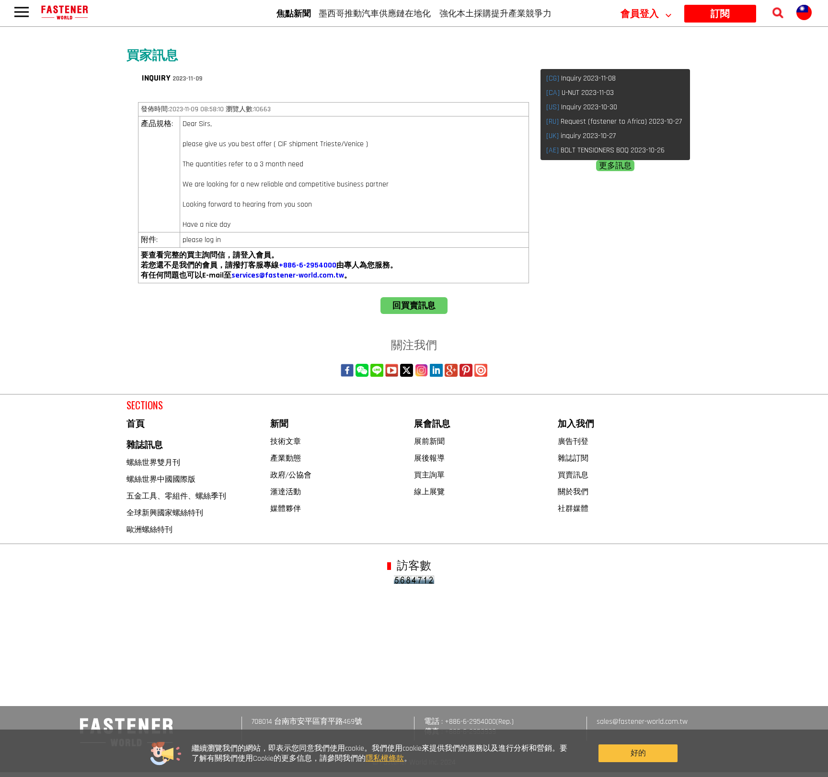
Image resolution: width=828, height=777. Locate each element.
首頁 (135, 424)
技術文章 (285, 441)
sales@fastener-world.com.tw (642, 722)
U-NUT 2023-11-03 (580, 93)
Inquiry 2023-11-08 (581, 78)
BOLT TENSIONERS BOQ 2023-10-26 (605, 150)
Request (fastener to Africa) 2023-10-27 (614, 121)
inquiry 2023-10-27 (581, 136)
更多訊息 (615, 166)
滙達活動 (285, 491)
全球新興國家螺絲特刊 (164, 512)
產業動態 (285, 457)
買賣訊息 (573, 474)
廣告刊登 (573, 441)
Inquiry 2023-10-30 (581, 107)
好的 (638, 753)
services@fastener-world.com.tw (287, 275)
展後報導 (429, 457)
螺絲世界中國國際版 (161, 479)
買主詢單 (429, 474)
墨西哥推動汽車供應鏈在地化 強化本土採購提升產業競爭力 (435, 13)
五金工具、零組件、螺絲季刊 (176, 495)
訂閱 (720, 14)
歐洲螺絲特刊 (149, 529)
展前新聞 (429, 441)
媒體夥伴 (285, 508)
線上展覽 (429, 491)
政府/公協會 (290, 474)
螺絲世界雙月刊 (153, 462)
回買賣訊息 (414, 305)
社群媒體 (573, 508)
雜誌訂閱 (573, 457)
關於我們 (573, 491)
